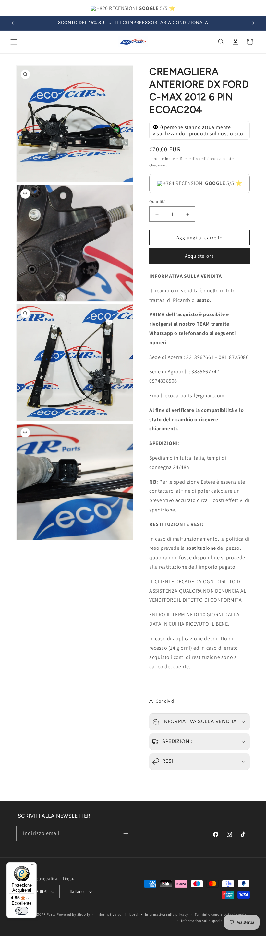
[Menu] (33, 866)
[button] (13, 42)
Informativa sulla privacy (166, 914)
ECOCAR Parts (44, 914)
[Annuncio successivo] (253, 23)
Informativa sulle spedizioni (205, 920)
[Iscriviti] (125, 833)
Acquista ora (199, 256)
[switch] (21, 911)
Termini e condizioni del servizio (222, 914)
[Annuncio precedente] (13, 23)
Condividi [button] (165, 701)
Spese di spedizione (198, 158)
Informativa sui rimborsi (117, 914)
